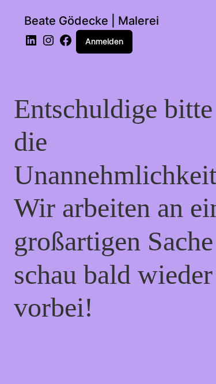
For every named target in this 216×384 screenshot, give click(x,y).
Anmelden (104, 41)
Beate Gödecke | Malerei (91, 21)
